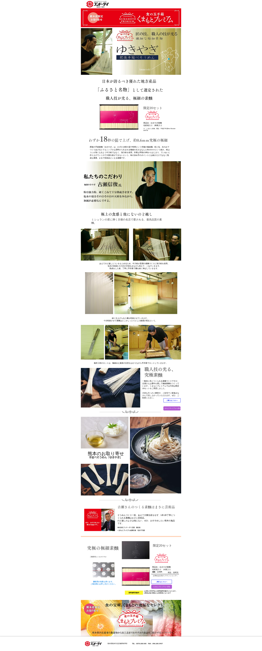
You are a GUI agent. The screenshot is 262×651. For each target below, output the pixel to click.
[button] (134, 593)
